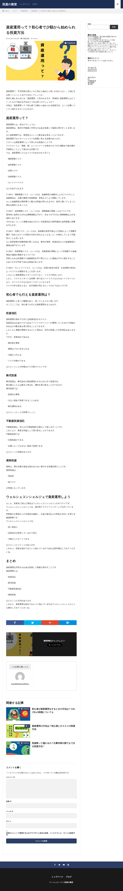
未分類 (90, 84)
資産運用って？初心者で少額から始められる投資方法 (48, 11)
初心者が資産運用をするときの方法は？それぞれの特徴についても (53, 710)
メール (9, 811)
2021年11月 (92, 71)
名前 (9, 801)
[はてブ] (68, 622)
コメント (10, 777)
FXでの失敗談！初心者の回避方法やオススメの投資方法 (102, 37)
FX (28, 726)
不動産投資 (24, 11)
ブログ (34, 4)
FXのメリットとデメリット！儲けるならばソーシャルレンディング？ (102, 47)
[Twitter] (32, 622)
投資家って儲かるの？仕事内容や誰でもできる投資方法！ (53, 745)
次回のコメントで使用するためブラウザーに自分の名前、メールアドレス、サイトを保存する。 (40, 834)
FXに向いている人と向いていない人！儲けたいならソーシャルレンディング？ (103, 44)
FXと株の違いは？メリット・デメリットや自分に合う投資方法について (102, 51)
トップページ (24, 4)
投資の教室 (9, 4)
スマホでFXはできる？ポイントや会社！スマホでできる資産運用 (101, 41)
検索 (89, 24)
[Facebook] (15, 622)
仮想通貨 (91, 82)
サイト (8, 821)
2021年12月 (92, 69)
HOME (6, 11)
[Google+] (50, 622)
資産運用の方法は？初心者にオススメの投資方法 (53, 727)
